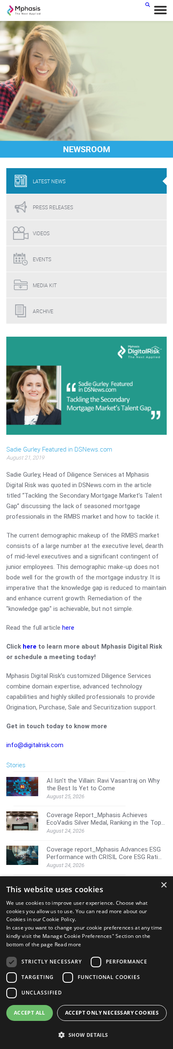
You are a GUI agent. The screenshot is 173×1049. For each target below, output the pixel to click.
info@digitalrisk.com (34, 745)
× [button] (163, 885)
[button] (86, 1034)
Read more (68, 944)
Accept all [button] (29, 1012)
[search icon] (147, 4)
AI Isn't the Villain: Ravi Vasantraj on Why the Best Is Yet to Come (103, 784)
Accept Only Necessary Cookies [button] (112, 1012)
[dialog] (86, 962)
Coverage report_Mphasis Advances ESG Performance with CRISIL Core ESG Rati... (104, 853)
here (68, 627)
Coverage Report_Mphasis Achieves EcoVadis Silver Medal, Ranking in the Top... (106, 818)
